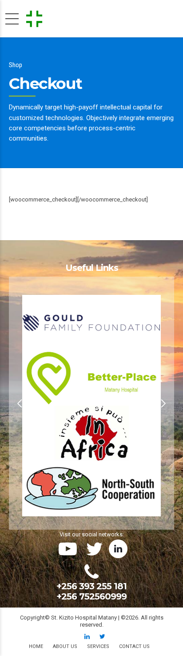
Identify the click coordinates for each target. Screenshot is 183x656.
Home (36, 646)
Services (98, 646)
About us (65, 646)
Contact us (134, 646)
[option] (91, 403)
